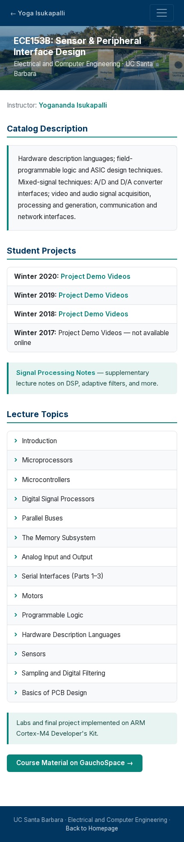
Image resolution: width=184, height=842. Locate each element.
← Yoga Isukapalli (37, 13)
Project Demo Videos (96, 276)
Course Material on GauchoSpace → (74, 763)
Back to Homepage (92, 828)
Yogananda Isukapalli (73, 105)
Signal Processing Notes (55, 372)
